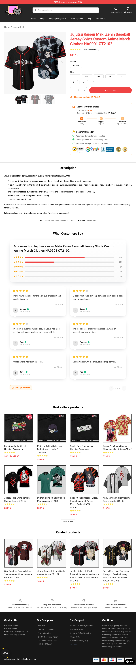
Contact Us (75, 637)
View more (68, 522)
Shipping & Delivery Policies (81, 626)
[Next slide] (62, 63)
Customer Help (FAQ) (79, 641)
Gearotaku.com (24, 199)
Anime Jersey (23, 181)
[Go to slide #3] (48, 99)
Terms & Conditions (46, 629)
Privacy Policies (44, 633)
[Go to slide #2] (35, 99)
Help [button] (131, 662)
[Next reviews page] (124, 388)
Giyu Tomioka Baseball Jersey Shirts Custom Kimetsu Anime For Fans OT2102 (18, 574)
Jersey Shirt (18, 27)
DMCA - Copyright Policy (48, 637)
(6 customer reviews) (90, 50)
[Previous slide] (8, 63)
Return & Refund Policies (80, 633)
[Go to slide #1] (21, 99)
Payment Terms (76, 629)
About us (41, 626)
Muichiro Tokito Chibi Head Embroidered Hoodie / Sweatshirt (50, 449)
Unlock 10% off (5, 653)
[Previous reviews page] (111, 388)
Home (7, 27)
